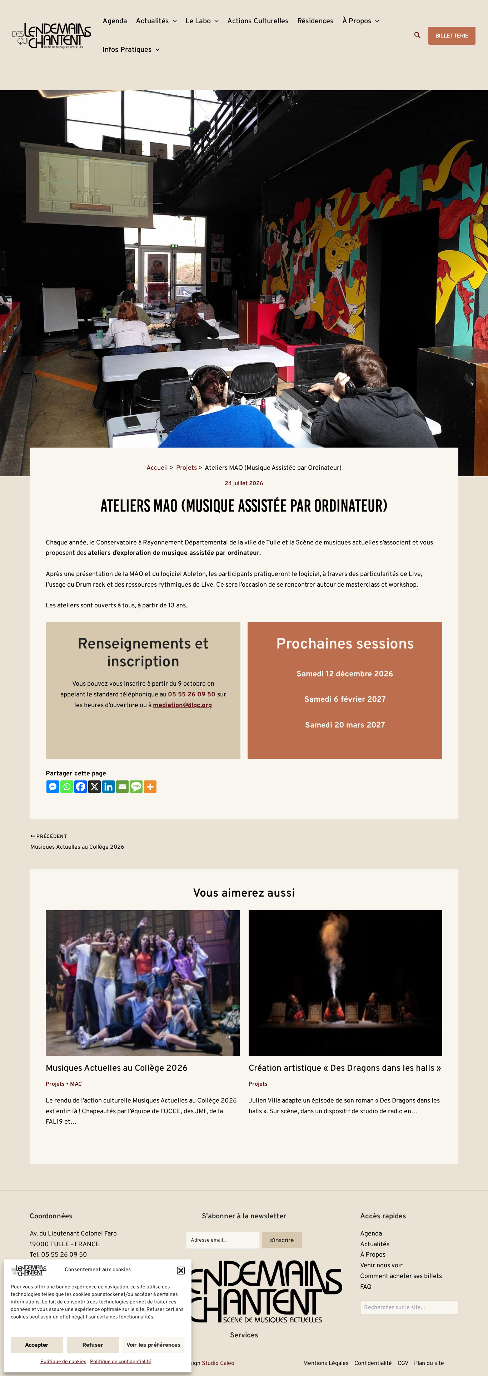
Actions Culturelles (258, 21)
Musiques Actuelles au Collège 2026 (117, 1068)
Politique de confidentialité (120, 1362)
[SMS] (136, 786)
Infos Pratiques (127, 50)
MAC (76, 1084)
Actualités (152, 21)
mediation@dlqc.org (182, 705)
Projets (55, 1084)
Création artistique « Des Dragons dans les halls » (345, 1068)
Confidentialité (373, 1363)
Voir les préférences (153, 1345)
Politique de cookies (63, 1362)
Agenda (115, 21)
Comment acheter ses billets (401, 1276)
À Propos (357, 21)
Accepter (37, 1345)
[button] (180, 1270)
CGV (403, 1363)
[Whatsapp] (66, 786)
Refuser (93, 1345)
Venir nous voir (381, 1266)
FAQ (366, 1287)
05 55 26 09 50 (191, 695)
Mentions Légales (326, 1363)
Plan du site (429, 1363)
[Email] (122, 786)
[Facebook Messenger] (52, 786)
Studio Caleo (218, 1363)
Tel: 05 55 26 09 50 (58, 1255)
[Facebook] (80, 786)
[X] (94, 786)
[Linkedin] (108, 786)
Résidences (315, 21)
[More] (150, 786)
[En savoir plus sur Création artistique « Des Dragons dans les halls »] (346, 983)
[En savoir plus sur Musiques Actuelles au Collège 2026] (143, 983)
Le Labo (198, 21)
